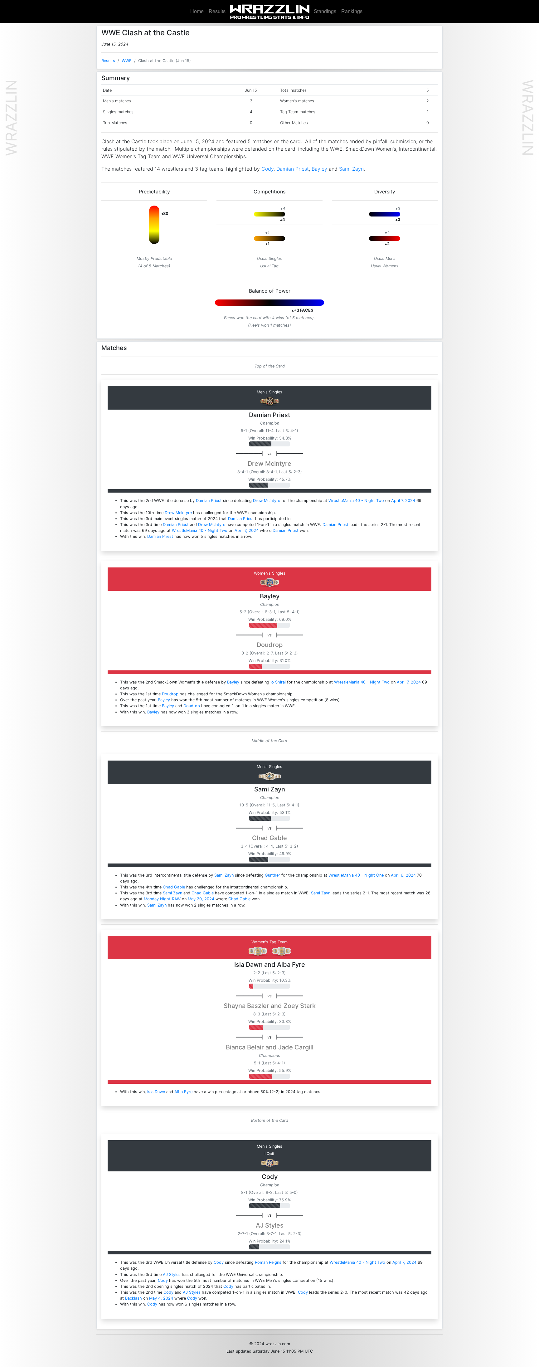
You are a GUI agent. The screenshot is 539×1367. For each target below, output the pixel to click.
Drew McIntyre (269, 463)
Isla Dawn (248, 964)
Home (197, 11)
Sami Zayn (351, 169)
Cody (267, 169)
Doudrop (270, 645)
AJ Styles (270, 1225)
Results (217, 11)
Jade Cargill (295, 1047)
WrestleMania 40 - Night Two (356, 500)
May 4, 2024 (161, 1298)
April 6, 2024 (403, 875)
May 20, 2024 (201, 899)
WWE (127, 60)
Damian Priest (292, 169)
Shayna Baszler (246, 1005)
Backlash (133, 1298)
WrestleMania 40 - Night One (356, 875)
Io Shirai (278, 682)
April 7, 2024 (403, 500)
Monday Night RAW (162, 899)
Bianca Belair (245, 1047)
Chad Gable (269, 838)
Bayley (319, 169)
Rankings (351, 11)
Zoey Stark (300, 1005)
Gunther (272, 875)
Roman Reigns (268, 1262)
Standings (325, 11)
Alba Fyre (291, 964)
